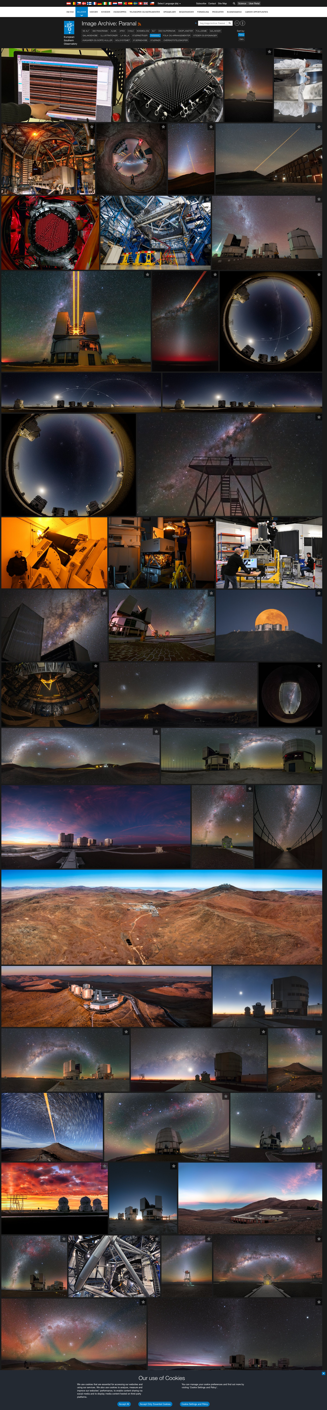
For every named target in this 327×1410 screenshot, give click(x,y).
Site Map (222, 3)
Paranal (155, 35)
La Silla (125, 35)
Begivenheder (186, 12)
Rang (241, 34)
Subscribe (201, 3)
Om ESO (70, 12)
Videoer (94, 12)
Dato (241, 39)
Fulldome (201, 31)
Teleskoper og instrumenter (145, 12)
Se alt (86, 31)
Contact (212, 3)
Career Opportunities (256, 12)
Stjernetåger (139, 35)
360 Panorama (100, 31)
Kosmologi (143, 31)
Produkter (218, 12)
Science (242, 3)
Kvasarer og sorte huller (97, 40)
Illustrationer (109, 35)
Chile (131, 31)
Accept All (124, 1404)
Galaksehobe (90, 35)
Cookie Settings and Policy (195, 1404)
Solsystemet (122, 40)
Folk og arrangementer (176, 35)
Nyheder (105, 12)
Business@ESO (234, 12)
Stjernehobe (140, 40)
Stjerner (155, 40)
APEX (122, 31)
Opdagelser (169, 12)
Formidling (203, 12)
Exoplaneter (185, 31)
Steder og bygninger (205, 35)
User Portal (254, 3)
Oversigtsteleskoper (176, 40)
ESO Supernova (167, 31)
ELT (153, 31)
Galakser (215, 31)
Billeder (81, 12)
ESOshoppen (120, 12)
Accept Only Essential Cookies (155, 1404)
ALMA (113, 31)
